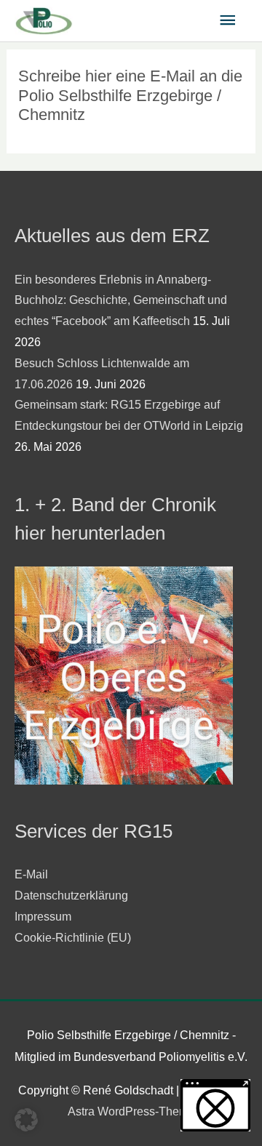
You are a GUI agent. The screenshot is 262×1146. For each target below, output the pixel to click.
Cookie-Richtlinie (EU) (73, 937)
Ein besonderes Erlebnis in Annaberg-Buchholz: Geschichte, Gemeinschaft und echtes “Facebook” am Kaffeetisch (121, 300)
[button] (26, 1120)
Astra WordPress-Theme (131, 1111)
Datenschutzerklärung (71, 895)
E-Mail (31, 874)
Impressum (43, 916)
